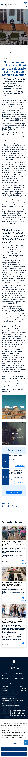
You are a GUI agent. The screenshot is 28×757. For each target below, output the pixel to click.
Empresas (5, 678)
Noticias (9, 49)
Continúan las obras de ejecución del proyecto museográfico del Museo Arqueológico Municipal (13, 621)
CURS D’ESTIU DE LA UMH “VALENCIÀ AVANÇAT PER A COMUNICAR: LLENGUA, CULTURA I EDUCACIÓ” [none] (16, 473)
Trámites (4, 673)
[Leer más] (23, 560)
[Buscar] (26, 6)
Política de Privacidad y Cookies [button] (13, 737)
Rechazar (13, 748)
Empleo (4, 676)
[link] (11, 4)
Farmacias (17, 676)
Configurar (14, 743)
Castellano (24, 2)
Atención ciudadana (20, 673)
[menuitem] (8, 673)
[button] (2, 4)
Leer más (23, 563)
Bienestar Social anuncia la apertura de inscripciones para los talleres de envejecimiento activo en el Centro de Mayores (14, 544)
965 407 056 (23, 688)
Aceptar (14, 754)
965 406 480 (23, 690)
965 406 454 (23, 686)
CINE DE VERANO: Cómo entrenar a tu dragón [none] (15, 456)
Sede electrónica (19, 678)
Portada (4, 49)
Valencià (25, 3)
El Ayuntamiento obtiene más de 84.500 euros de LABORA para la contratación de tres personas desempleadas (12, 585)
